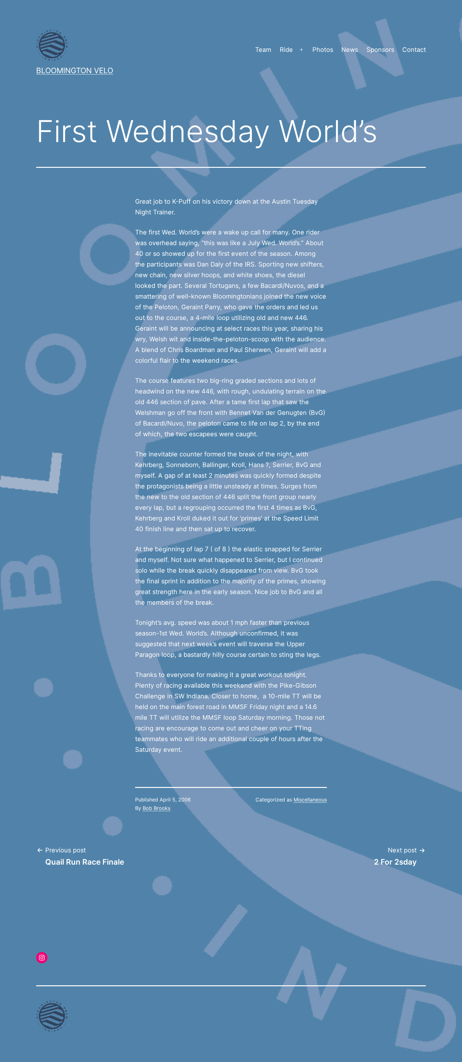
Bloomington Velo (74, 70)
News (349, 49)
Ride (286, 49)
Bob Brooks (156, 808)
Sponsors (380, 49)
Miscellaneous (310, 799)
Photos (322, 49)
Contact (414, 49)
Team (263, 49)
